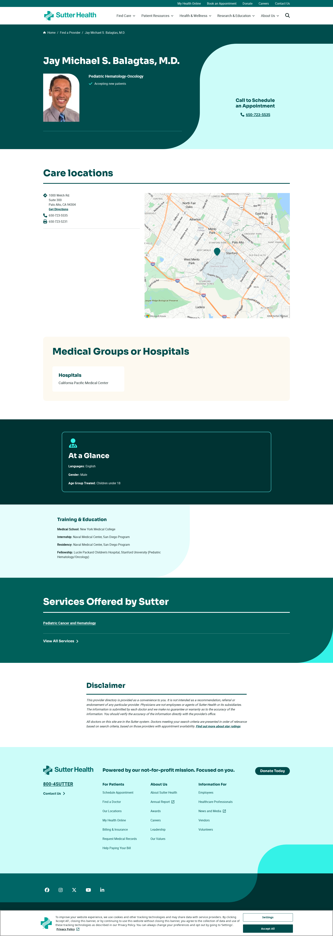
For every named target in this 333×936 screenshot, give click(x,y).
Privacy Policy (68, 929)
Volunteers (205, 829)
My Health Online (189, 3)
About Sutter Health (164, 792)
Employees (205, 792)
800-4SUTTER (58, 784)
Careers (264, 3)
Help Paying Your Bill (117, 848)
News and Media (212, 811)
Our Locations (112, 811)
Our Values (158, 839)
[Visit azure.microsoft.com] (156, 316)
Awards (156, 811)
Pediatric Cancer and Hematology (69, 623)
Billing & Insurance (115, 829)
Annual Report (163, 802)
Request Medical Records (120, 839)
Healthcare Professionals (215, 802)
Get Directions (58, 209)
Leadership (158, 829)
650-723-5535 (258, 114)
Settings (267, 917)
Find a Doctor (112, 802)
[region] (217, 255)
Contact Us (282, 3)
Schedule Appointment (118, 792)
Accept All (268, 928)
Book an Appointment (221, 3)
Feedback (284, 316)
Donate (247, 3)
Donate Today (272, 771)
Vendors (204, 820)
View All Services (58, 641)
